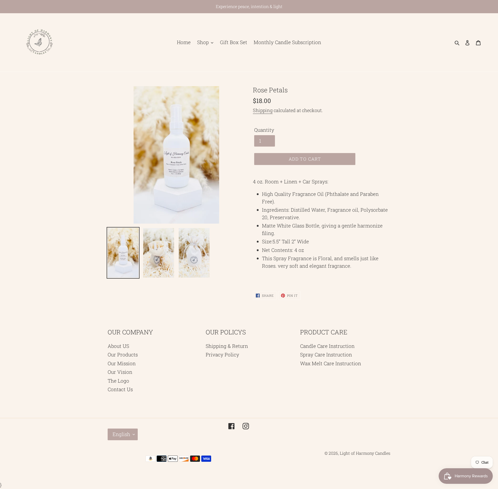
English (121, 434)
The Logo (118, 380)
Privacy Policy (222, 354)
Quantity (264, 130)
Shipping (263, 110)
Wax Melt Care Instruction (330, 363)
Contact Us (120, 389)
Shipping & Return (227, 346)
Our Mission (122, 363)
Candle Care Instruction (327, 346)
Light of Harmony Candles (365, 453)
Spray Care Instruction (326, 354)
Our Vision (120, 372)
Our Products (123, 354)
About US (118, 346)
